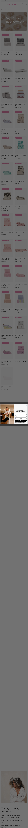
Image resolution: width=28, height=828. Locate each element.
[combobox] (16, 418)
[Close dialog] (26, 405)
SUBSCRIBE (20, 420)
